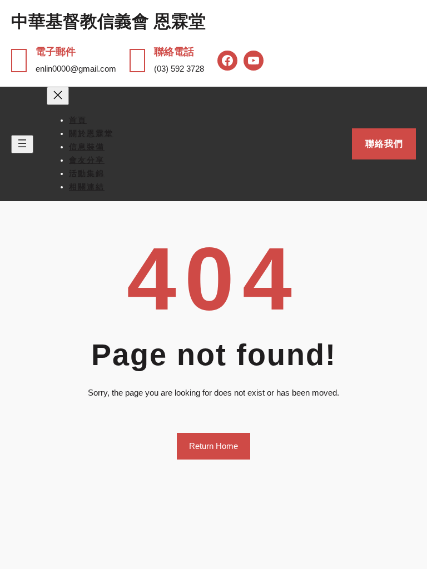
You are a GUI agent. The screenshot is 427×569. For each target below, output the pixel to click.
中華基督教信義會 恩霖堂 (108, 21)
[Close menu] (58, 96)
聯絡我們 (384, 143)
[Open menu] (22, 144)
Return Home (213, 446)
